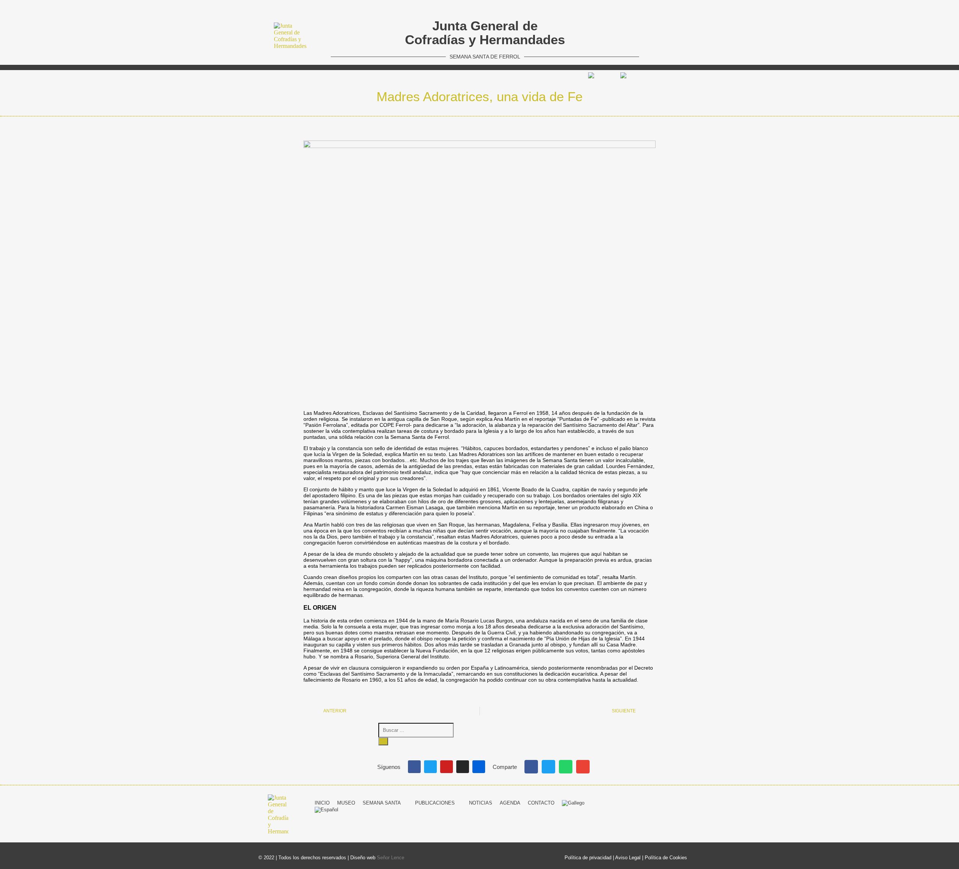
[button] (531, 766)
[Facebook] (414, 766)
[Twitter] (430, 766)
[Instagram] (462, 766)
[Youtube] (446, 766)
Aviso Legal (628, 857)
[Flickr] (478, 766)
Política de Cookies (666, 857)
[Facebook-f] (639, 802)
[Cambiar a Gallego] (600, 75)
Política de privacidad (588, 857)
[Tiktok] (695, 802)
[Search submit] (383, 741)
